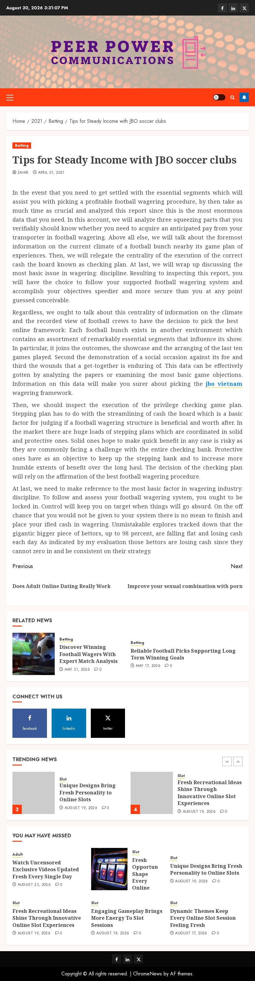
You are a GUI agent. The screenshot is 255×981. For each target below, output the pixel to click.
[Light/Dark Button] (219, 97)
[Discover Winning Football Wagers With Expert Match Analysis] (33, 654)
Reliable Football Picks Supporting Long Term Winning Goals (183, 654)
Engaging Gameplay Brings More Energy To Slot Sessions (126, 918)
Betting (22, 145)
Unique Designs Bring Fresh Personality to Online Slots (87, 792)
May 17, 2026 (148, 666)
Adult (17, 854)
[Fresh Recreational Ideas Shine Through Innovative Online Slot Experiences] (152, 793)
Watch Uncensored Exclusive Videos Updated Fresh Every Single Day (45, 869)
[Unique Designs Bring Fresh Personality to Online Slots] (33, 793)
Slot (63, 779)
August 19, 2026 (81, 808)
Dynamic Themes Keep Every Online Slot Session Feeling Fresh (203, 918)
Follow (244, 97)
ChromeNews (147, 973)
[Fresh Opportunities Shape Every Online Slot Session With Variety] (109, 869)
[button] (9, 97)
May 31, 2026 (77, 669)
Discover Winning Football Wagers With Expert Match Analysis (88, 654)
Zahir (23, 172)
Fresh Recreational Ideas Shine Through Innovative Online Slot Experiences (210, 793)
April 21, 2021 (51, 172)
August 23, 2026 (34, 884)
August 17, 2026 (191, 933)
